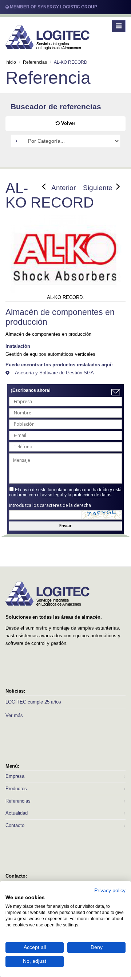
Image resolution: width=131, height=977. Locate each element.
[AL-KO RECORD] (65, 258)
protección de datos (91, 494)
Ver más (14, 715)
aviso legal (52, 494)
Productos (16, 788)
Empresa (14, 776)
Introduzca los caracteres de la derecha (50, 505)
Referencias (35, 62)
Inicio (10, 62)
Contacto (14, 825)
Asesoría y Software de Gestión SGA (54, 372)
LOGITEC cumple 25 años (33, 702)
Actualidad (16, 813)
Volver (67, 123)
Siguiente (97, 188)
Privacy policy (110, 890)
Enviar (65, 526)
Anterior (63, 188)
